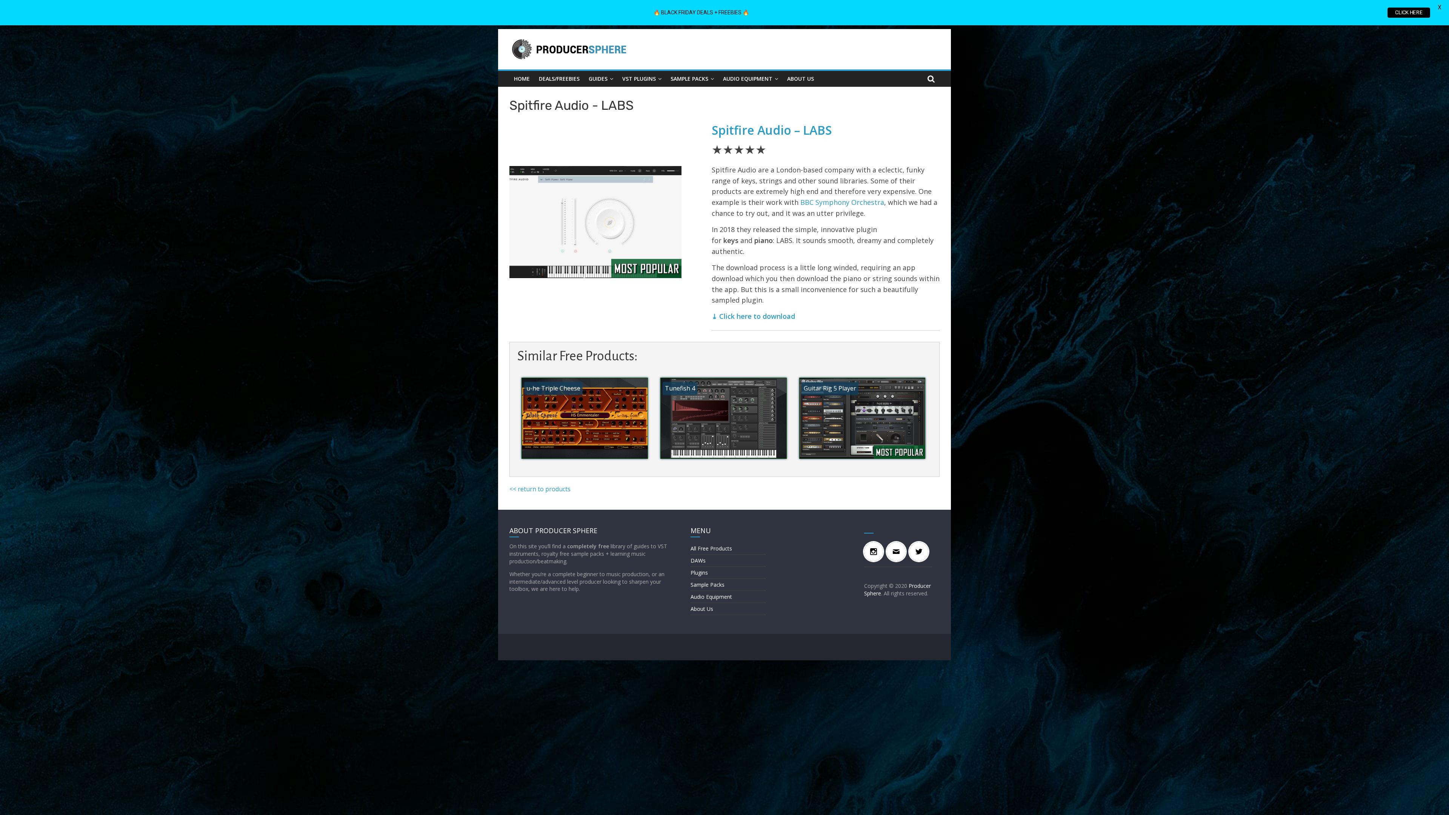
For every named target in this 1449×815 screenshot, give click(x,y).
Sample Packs (689, 78)
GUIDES (598, 78)
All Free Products (711, 548)
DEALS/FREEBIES (559, 78)
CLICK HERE (1409, 12)
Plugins (699, 572)
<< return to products (540, 489)
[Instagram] (875, 551)
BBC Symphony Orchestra (842, 202)
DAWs (698, 560)
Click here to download (757, 316)
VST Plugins (639, 78)
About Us (800, 78)
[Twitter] (920, 551)
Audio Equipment (747, 78)
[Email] (898, 551)
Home (522, 78)
